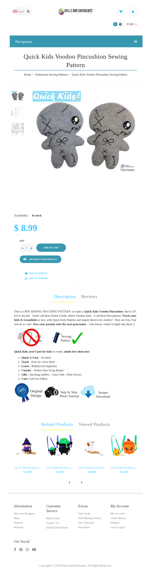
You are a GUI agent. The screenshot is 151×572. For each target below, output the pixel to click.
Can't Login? (117, 527)
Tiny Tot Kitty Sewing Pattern (91, 467)
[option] (84, 132)
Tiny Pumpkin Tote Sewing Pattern (125, 467)
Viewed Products (94, 424)
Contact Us (52, 522)
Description (65, 296)
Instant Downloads (57, 527)
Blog (17, 518)
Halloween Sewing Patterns (51, 74)
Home (27, 74)
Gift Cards (84, 513)
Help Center (53, 518)
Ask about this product (43, 259)
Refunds (19, 527)
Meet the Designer (24, 513)
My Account (117, 513)
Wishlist (115, 522)
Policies (18, 522)
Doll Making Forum (89, 518)
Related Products (57, 424)
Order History (118, 518)
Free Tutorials (86, 522)
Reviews (89, 296)
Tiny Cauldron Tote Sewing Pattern (61, 467)
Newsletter (84, 527)
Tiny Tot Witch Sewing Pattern (27, 467)
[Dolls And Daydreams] (75, 14)
